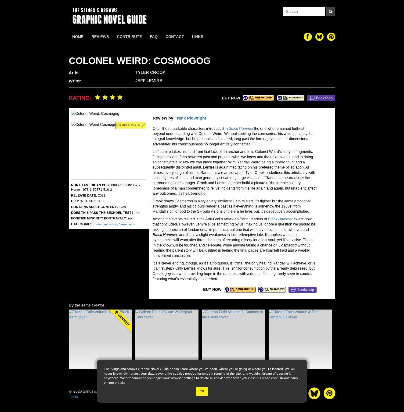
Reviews (100, 37)
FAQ (154, 37)
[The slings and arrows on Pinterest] (331, 37)
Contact (175, 37)
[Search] (330, 11)
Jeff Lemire (148, 80)
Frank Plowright (190, 118)
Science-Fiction (105, 224)
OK (202, 391)
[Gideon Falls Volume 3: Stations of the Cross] (233, 339)
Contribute (129, 37)
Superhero (127, 224)
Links (197, 37)
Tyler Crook (150, 72)
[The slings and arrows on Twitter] (319, 37)
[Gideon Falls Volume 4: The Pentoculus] (300, 339)
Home (77, 37)
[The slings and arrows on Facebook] (308, 37)
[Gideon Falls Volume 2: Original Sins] (166, 339)
